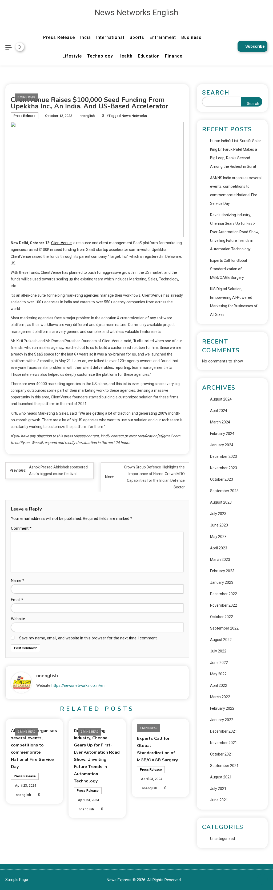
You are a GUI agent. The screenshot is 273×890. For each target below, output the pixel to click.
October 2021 (221, 754)
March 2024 (220, 422)
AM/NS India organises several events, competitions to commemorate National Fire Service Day (236, 191)
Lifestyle (72, 56)
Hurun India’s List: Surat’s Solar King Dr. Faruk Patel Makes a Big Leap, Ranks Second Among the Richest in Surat (235, 154)
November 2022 (223, 605)
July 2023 (218, 514)
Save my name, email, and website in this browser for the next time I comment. (88, 638)
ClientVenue (61, 243)
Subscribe (255, 46)
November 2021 (223, 743)
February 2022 (222, 708)
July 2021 (218, 788)
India (85, 37)
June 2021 (219, 800)
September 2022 (224, 628)
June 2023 (219, 525)
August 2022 (221, 640)
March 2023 (220, 559)
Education (149, 56)
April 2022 (218, 685)
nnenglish (87, 116)
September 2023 (224, 491)
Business (191, 37)
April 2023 (218, 548)
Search (216, 92)
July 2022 (218, 651)
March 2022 (220, 697)
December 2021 (223, 731)
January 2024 (221, 445)
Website (18, 619)
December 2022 (223, 594)
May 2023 (218, 536)
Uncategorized (222, 838)
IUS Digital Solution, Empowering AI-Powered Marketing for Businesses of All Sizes (234, 302)
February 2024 (222, 433)
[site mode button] (19, 47)
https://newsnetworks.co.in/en (78, 685)
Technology (100, 56)
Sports (137, 37)
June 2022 (219, 662)
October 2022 (221, 617)
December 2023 (223, 456)
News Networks (134, 116)
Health (125, 56)
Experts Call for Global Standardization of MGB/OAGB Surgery (228, 269)
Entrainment (163, 37)
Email (17, 599)
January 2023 (221, 582)
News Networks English (136, 12)
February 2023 (222, 571)
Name (17, 580)
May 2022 (218, 674)
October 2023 (221, 479)
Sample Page (16, 879)
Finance (173, 56)
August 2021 (221, 777)
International (110, 37)
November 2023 (223, 468)
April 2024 (218, 411)
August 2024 (221, 399)
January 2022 (221, 720)
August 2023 (221, 502)
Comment (21, 528)
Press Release (59, 37)
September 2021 (224, 766)
